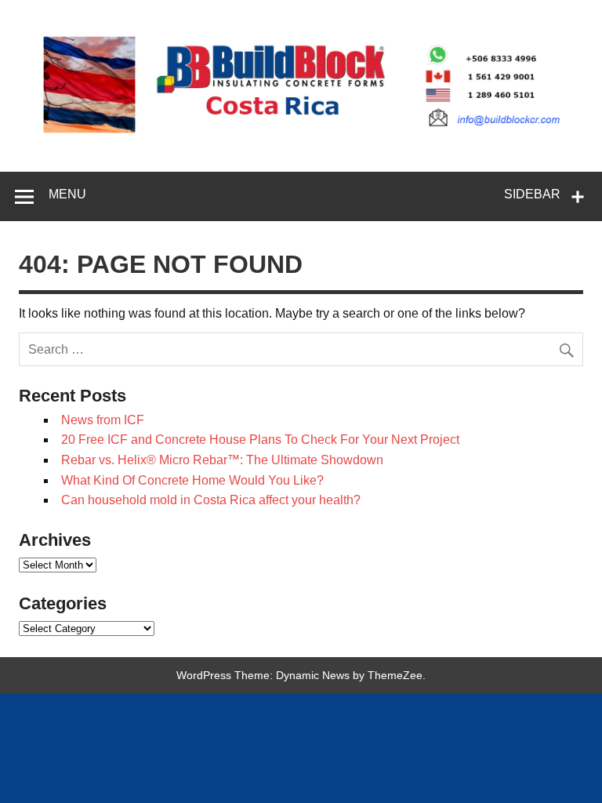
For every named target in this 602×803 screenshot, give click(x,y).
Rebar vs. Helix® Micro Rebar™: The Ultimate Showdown (222, 460)
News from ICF (102, 420)
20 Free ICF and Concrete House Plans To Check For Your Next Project (260, 439)
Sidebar (532, 194)
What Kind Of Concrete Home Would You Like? (192, 480)
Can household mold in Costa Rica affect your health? (211, 500)
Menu (67, 194)
